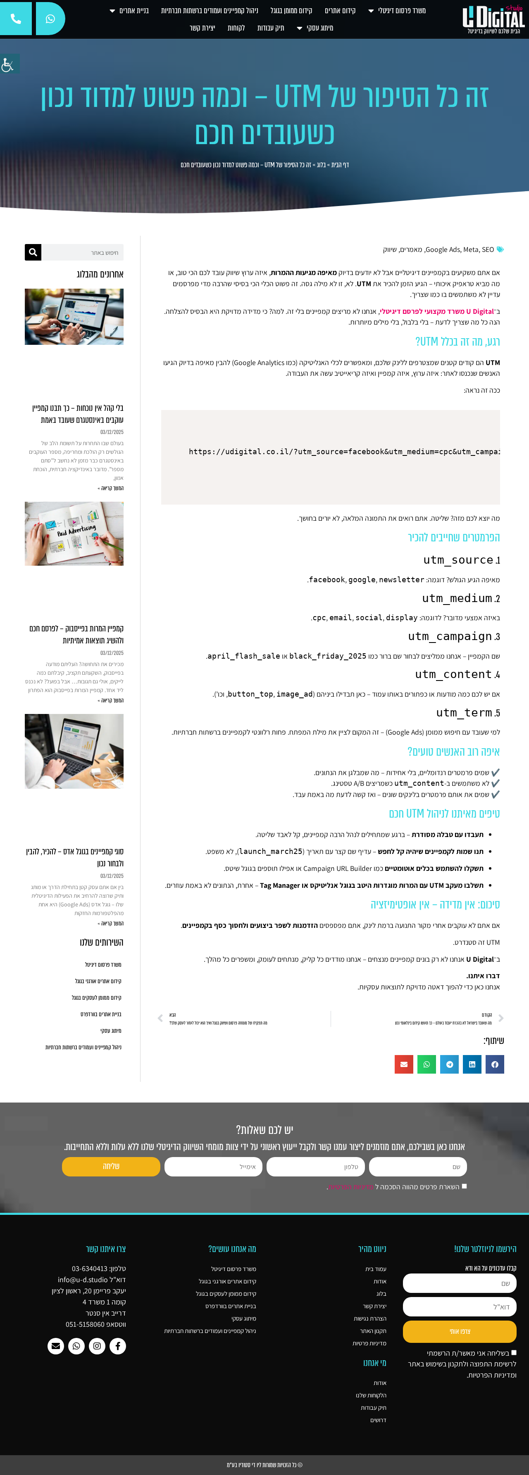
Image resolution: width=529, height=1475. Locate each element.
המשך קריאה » (111, 488)
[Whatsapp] (76, 1346)
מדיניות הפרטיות (351, 1187)
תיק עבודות (270, 28)
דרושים (378, 1420)
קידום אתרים (340, 10)
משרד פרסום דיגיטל (103, 964)
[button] (495, 1064)
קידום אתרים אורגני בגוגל (98, 981)
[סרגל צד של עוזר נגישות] (10, 64)
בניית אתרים (134, 10)
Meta (471, 249)
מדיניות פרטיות (369, 1343)
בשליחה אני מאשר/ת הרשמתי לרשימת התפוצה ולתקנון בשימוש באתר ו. (462, 1364)
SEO (488, 249)
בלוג (321, 165)
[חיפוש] (33, 252)
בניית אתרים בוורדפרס (101, 1014)
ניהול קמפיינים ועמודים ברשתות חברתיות (209, 10)
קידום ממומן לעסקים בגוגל (97, 998)
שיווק (390, 249)
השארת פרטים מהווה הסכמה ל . (393, 1187)
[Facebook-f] (118, 1346)
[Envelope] (56, 1346)
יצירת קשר (202, 28)
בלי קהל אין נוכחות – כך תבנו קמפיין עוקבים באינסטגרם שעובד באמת (78, 414)
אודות (380, 1281)
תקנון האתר (373, 1331)
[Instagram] (97, 1346)
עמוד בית (375, 1269)
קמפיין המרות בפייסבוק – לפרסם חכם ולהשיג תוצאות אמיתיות (76, 635)
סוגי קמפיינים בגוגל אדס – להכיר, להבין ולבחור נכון (75, 858)
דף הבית (340, 165)
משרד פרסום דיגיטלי (402, 10)
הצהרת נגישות (370, 1318)
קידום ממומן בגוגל (291, 10)
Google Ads (443, 249)
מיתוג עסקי (320, 28)
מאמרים (411, 249)
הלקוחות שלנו (371, 1395)
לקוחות (236, 28)
